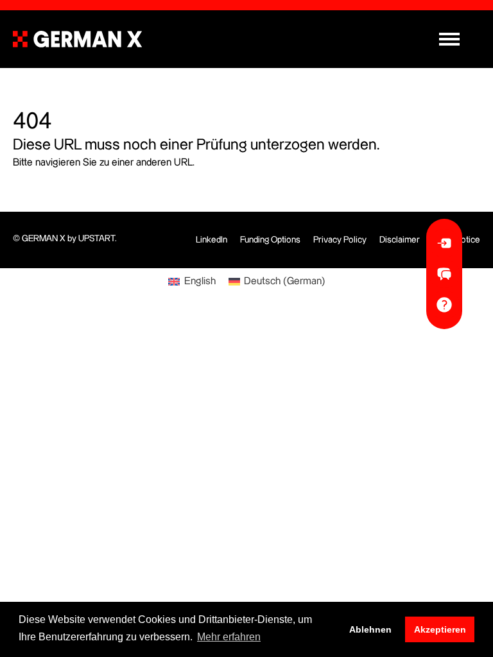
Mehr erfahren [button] (229, 636)
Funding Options (270, 239)
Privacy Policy (340, 239)
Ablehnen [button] (370, 629)
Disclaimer (399, 239)
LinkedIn (211, 239)
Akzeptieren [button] (440, 629)
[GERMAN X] (77, 39)
